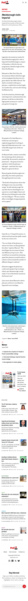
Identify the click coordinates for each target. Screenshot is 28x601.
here (16, 285)
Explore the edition (22, 390)
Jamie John (5, 29)
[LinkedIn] (12, 561)
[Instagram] (9, 561)
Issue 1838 (15, 338)
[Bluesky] (19, 561)
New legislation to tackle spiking (12, 362)
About (5, 552)
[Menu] (25, 2)
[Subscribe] (24, 586)
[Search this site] (23, 2)
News (4, 9)
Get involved (12, 552)
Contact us (22, 552)
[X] (15, 561)
